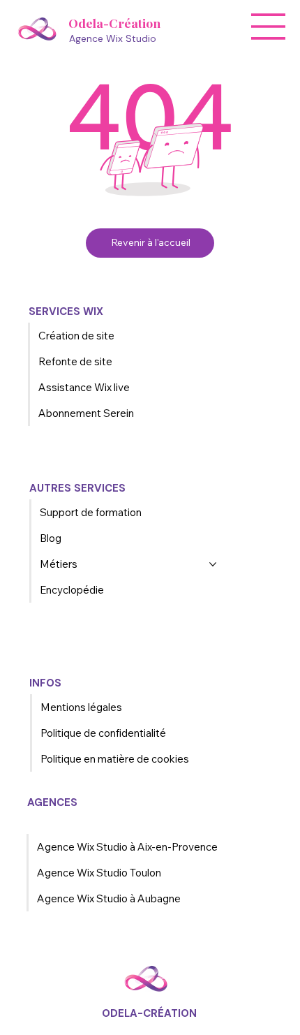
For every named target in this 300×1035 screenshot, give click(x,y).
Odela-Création (114, 23)
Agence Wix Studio (112, 38)
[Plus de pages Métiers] (212, 564)
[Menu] (268, 26)
